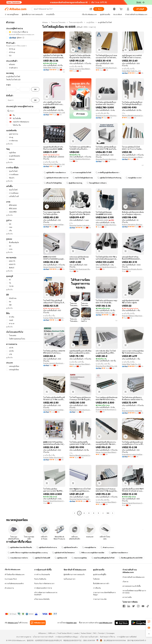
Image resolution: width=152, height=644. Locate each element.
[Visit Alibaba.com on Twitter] (133, 606)
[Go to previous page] (74, 513)
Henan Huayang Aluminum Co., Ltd (54, 267)
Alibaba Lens (13, 623)
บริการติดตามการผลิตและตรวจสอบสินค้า (45, 594)
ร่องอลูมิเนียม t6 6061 (135, 178)
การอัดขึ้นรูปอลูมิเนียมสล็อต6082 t (108, 172)
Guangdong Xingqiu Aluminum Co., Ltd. (133, 269)
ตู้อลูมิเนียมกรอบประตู (75, 183)
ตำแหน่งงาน (9, 588)
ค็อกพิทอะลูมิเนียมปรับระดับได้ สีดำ (132, 558)
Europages (110, 633)
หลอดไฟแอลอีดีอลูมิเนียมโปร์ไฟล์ (104, 558)
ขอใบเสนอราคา (69, 579)
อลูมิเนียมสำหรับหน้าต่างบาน (48, 547)
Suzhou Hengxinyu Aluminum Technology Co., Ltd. (133, 224)
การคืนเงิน (97, 588)
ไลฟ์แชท (96, 579)
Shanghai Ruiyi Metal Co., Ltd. (54, 164)
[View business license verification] (97, 640)
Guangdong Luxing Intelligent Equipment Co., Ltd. (54, 224)
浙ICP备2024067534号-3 (136, 640)
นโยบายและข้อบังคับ (42, 599)
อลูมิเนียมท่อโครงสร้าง (71, 547)
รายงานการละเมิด (100, 599)
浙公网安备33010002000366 (115, 640)
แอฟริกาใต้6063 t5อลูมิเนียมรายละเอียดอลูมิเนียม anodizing (29, 553)
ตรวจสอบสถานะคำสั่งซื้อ (132, 586)
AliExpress (42, 633)
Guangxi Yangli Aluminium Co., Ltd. (107, 267)
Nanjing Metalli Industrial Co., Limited (133, 115)
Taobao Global (86, 633)
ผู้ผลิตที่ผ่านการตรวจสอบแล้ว (74, 574)
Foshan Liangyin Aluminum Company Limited (54, 363)
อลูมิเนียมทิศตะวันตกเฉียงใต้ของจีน (21, 547)
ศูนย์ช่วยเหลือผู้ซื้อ (99, 574)
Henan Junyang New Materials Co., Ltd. (80, 69)
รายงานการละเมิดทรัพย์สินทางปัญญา (104, 594)
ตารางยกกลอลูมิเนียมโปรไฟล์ (82, 172)
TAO (94, 633)
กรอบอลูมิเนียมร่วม (90, 547)
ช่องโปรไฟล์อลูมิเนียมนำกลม (84, 178)
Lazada (76, 633)
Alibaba (45, 22)
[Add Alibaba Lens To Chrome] (38, 622)
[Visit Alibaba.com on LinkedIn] (128, 606)
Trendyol (101, 633)
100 (108, 513)
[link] (149, 621)
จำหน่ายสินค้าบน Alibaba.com (134, 577)
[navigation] (22, 268)
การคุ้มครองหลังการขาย (43, 588)
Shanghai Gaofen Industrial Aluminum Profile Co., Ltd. (80, 225)
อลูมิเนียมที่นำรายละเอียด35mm (56, 172)
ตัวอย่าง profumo (108, 547)
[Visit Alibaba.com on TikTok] (147, 606)
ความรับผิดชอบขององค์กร (14, 583)
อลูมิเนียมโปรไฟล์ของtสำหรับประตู (110, 178)
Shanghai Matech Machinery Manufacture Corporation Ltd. (133, 316)
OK (35, 89)
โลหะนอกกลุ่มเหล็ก (76, 22)
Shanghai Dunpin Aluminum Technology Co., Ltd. (107, 159)
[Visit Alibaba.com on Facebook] (124, 606)
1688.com (51, 633)
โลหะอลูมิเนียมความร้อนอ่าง (98, 183)
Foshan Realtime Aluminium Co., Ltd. (80, 159)
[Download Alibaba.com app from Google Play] (139, 622)
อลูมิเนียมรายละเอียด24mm (119, 553)
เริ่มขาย (125, 582)
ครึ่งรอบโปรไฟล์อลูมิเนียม (54, 183)
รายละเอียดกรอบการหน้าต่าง (19, 558)
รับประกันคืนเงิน (40, 579)
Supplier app (71, 623)
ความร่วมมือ (127, 597)
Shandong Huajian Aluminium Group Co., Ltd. (107, 225)
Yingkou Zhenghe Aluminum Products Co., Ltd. (107, 68)
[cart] (121, 9)
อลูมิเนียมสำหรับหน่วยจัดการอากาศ (57, 178)
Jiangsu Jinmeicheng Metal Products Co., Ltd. (133, 157)
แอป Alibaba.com (105, 623)
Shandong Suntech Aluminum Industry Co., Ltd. (107, 115)
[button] (90, 9)
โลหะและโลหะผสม (58, 22)
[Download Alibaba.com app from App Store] (122, 622)
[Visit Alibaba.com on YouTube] (143, 606)
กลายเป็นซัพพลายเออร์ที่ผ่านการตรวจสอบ (134, 592)
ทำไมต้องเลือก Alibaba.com (14, 574)
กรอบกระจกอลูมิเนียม (80, 558)
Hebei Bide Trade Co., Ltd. (52, 67)
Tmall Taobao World (64, 633)
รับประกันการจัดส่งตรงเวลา (44, 583)
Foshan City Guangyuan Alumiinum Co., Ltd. (80, 269)
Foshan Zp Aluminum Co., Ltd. (54, 112)
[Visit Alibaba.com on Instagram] (138, 606)
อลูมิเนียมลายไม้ (62, 558)
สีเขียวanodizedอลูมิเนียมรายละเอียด (92, 553)
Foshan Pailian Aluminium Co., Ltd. (54, 318)
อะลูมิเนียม (90, 22)
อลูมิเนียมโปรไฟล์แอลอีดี (42, 558)
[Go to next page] (112, 513)
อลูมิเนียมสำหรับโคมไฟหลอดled (65, 553)
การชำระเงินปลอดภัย (42, 574)
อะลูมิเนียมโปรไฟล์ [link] (105, 22)
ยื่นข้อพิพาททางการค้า (101, 583)
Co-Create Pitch (11, 579)
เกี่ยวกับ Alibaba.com (12, 569)
